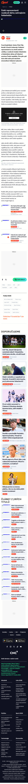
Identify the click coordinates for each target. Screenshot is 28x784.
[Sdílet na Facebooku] (2, 279)
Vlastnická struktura (18, 775)
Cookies (23, 773)
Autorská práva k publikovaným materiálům (13, 769)
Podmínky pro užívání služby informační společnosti (13, 771)
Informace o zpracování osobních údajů (11, 773)
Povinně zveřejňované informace (17, 778)
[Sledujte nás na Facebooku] (7, 646)
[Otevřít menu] (25, 2)
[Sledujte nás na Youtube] (21, 646)
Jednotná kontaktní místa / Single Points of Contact (13, 777)
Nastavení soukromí (9, 775)
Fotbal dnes (6, 316)
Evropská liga (16, 316)
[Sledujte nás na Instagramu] (10, 646)
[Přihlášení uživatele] (22, 2)
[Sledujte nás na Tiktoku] (17, 646)
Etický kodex (6, 778)
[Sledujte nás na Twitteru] (14, 646)
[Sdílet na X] (6, 279)
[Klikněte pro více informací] (3, 31)
